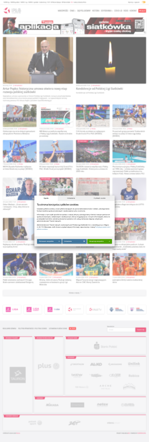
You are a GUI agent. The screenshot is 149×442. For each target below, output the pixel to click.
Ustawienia (71, 198)
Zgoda (46, 198)
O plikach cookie (99, 198)
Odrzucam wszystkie (46, 241)
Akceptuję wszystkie (96, 241)
